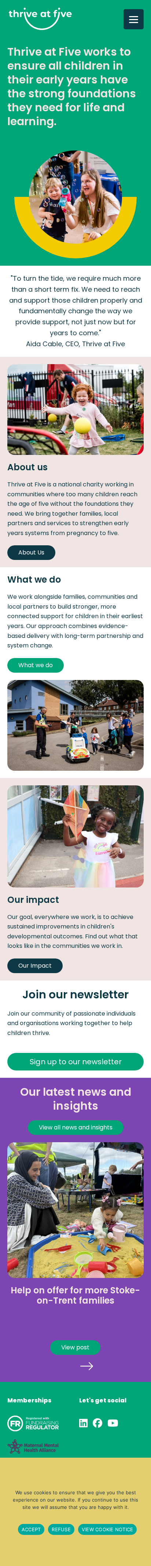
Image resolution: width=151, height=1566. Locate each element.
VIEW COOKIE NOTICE (107, 1529)
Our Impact (35, 965)
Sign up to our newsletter (76, 1062)
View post (75, 1347)
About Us (31, 552)
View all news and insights (76, 1127)
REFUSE (61, 1529)
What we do (35, 665)
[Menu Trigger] (134, 19)
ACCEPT (31, 1529)
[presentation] (65, 1365)
